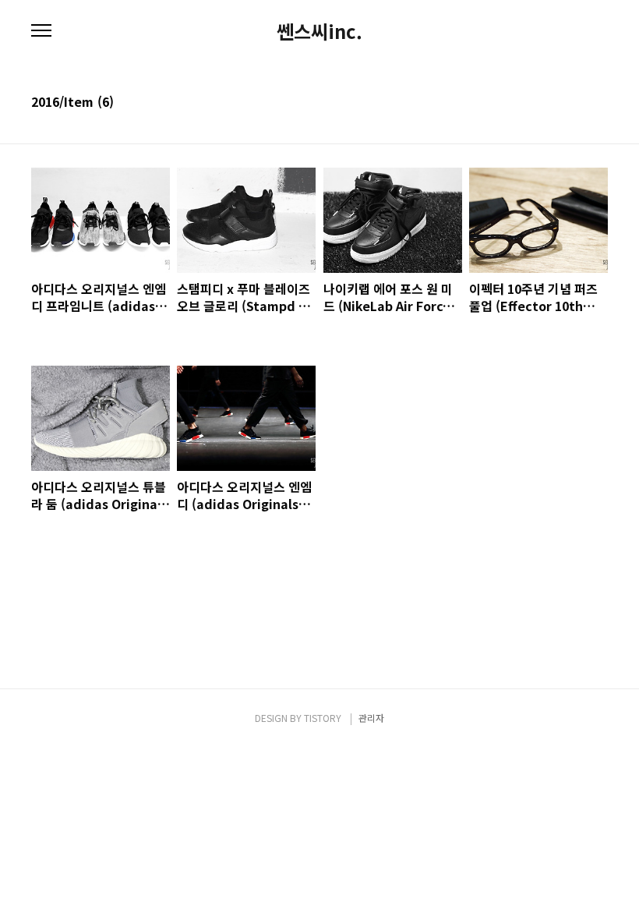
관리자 (371, 717)
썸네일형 (576, 103)
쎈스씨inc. (319, 31)
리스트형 (598, 103)
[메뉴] (41, 31)
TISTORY (322, 717)
